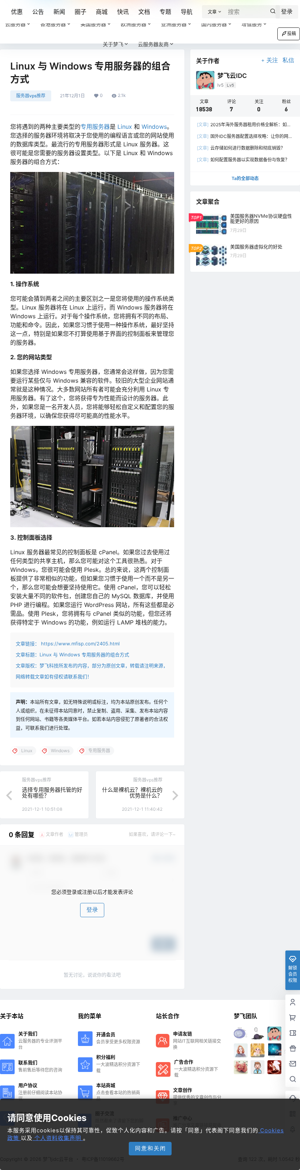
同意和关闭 (150, 1148)
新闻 (59, 11)
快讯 (123, 11)
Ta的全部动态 (245, 178)
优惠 (17, 11)
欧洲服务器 (133, 24)
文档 (144, 11)
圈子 (80, 11)
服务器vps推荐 (30, 95)
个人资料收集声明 (58, 1138)
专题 (165, 11)
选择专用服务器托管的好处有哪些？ (52, 792)
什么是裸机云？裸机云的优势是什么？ (132, 792)
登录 (92, 910)
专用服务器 (95, 126)
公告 (38, 11)
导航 (186, 11)
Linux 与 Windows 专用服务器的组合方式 (84, 654)
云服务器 (15, 24)
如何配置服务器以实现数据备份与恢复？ (243, 159)
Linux (124, 126)
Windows (154, 126)
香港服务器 (53, 24)
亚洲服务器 (174, 24)
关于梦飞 (113, 44)
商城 (102, 11)
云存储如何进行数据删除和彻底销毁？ (241, 148)
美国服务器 (93, 24)
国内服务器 (214, 24)
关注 (272, 60)
